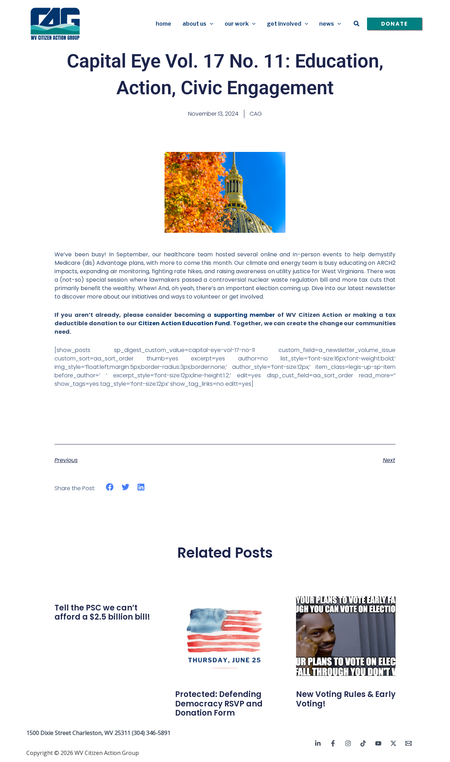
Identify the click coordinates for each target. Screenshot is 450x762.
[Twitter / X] (393, 743)
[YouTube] (378, 743)
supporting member (244, 315)
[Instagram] (348, 743)
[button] (209, 24)
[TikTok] (363, 743)
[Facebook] (333, 743)
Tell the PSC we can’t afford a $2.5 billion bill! (102, 612)
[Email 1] (408, 743)
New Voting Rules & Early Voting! (346, 699)
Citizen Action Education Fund (184, 323)
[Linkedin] (318, 743)
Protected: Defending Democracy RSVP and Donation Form (219, 703)
